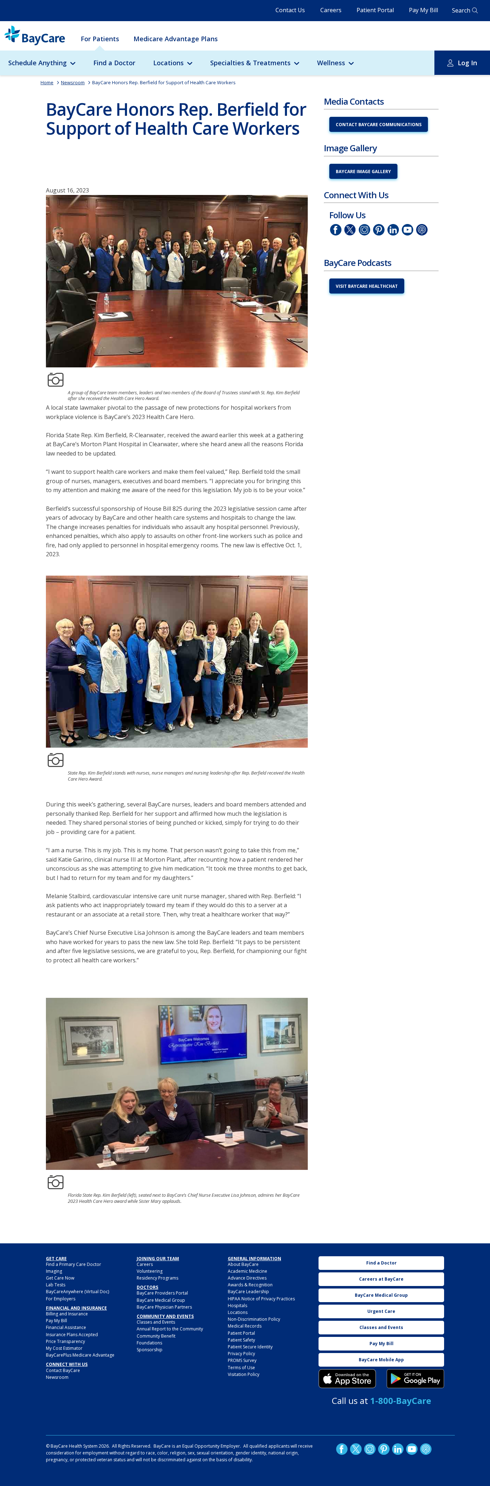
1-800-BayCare (400, 1400)
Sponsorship (149, 1350)
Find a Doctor (114, 62)
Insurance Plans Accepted (72, 1335)
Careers (330, 10)
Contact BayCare (63, 1370)
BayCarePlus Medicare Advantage (80, 1355)
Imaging (54, 1271)
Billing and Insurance (67, 1314)
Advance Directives (247, 1278)
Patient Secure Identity (250, 1347)
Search (461, 10)
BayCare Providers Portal (162, 1293)
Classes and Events (156, 1322)
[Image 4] (415, 1379)
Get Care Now (60, 1278)
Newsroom (73, 82)
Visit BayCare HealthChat (367, 286)
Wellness (331, 62)
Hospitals (237, 1305)
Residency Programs (157, 1278)
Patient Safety (241, 1340)
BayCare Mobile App (381, 1360)
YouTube (407, 229)
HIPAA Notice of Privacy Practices (261, 1299)
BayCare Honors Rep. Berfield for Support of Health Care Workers (164, 82)
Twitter (350, 229)
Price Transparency (65, 1341)
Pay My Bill (423, 10)
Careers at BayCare (381, 1279)
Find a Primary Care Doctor (73, 1264)
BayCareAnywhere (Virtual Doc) (77, 1292)
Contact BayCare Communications (378, 125)
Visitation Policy (243, 1374)
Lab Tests (55, 1285)
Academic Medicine (247, 1271)
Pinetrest (379, 229)
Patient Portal (375, 10)
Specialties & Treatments (250, 62)
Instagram (364, 229)
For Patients (100, 38)
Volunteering (149, 1271)
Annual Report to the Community (170, 1329)
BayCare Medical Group (161, 1300)
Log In (467, 62)
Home (47, 82)
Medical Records (245, 1326)
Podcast (422, 229)
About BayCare (243, 1264)
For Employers (60, 1299)
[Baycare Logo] (34, 35)
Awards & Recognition (250, 1285)
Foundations (149, 1343)
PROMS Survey (242, 1360)
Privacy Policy (241, 1354)
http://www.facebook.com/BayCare (335, 229)
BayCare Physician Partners (164, 1307)
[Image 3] (347, 1379)
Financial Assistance (66, 1327)
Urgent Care (381, 1311)
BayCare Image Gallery (363, 171)
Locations (168, 62)
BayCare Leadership (248, 1292)
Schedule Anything (37, 62)
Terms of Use (241, 1367)
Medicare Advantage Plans (175, 38)
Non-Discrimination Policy (254, 1319)
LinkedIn (393, 229)
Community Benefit (156, 1336)
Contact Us (290, 10)
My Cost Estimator (64, 1348)
